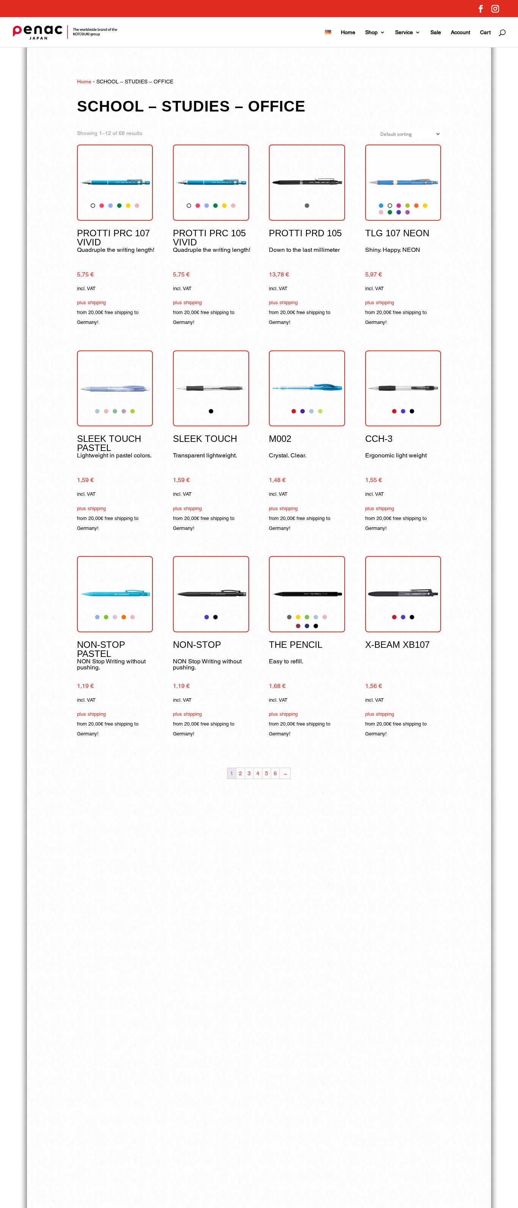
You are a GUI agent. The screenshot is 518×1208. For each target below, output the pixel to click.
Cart (485, 32)
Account (460, 32)
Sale (435, 32)
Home (348, 32)
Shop (371, 32)
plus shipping (91, 302)
